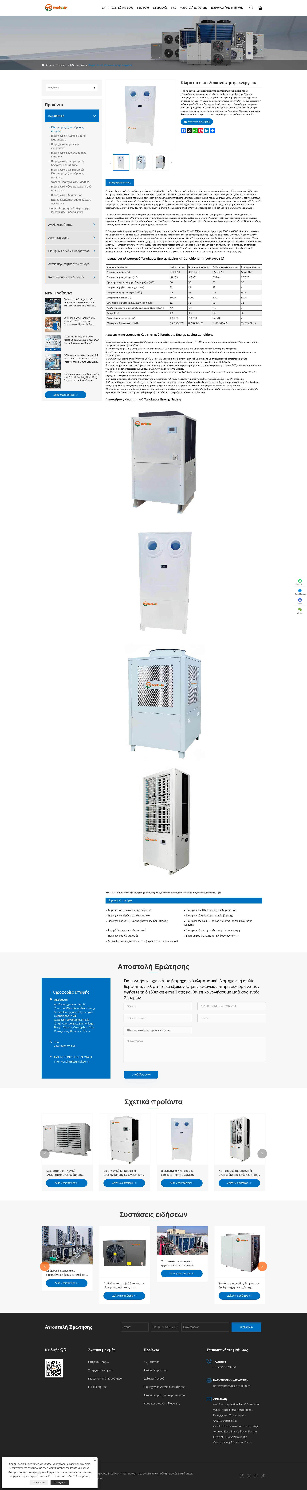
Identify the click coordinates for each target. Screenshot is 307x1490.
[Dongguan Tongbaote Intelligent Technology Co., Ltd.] (56, 4)
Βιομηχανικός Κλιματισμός (66, 195)
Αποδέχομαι (60, 1482)
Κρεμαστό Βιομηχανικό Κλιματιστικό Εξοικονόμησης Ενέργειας (64, 1173)
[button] (45, 1153)
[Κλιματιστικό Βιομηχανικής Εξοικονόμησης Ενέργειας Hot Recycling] (239, 1139)
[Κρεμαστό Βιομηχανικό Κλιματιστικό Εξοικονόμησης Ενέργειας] (67, 1139)
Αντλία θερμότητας (60, 224)
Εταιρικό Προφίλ (98, 1362)
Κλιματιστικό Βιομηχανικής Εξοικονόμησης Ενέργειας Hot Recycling (238, 1173)
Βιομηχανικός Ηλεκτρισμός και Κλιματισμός (68, 137)
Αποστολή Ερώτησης (193, 7)
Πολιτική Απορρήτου (77, 1476)
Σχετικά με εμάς (122, 7)
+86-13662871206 (64, 1046)
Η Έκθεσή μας (97, 1387)
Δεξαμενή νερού (58, 237)
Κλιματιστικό (77, 65)
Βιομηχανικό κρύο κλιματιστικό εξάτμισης (68, 154)
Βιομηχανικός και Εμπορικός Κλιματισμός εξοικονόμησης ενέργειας (67, 173)
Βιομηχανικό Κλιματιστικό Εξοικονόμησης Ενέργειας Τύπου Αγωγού (124, 1173)
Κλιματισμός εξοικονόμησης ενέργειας (110, 65)
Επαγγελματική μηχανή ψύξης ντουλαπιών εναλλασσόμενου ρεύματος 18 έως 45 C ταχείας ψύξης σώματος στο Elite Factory (79, 302)
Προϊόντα (143, 7)
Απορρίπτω (39, 1482)
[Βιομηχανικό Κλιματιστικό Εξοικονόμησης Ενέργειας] (182, 1139)
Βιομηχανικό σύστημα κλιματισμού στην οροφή (71, 188)
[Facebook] (242, 1476)
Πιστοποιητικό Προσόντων (105, 1378)
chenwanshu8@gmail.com (71, 1061)
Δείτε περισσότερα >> (67, 1183)
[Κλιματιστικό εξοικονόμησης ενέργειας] (121, 162)
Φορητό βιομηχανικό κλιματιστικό (70, 182)
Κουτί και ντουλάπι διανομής (66, 277)
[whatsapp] (256, 1476)
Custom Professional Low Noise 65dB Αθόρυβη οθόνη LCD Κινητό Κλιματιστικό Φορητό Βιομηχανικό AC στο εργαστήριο (81, 340)
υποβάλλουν (141, 1074)
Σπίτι (105, 7)
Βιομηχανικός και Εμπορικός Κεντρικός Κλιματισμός (67, 163)
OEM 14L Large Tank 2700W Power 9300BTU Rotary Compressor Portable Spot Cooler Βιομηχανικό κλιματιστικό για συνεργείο (80, 321)
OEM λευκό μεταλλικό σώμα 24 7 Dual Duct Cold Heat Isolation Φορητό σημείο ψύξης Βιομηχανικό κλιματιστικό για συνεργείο (81, 358)
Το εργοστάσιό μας (100, 1370)
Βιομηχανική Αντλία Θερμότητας (68, 251)
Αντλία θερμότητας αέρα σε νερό (69, 264)
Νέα (173, 7)
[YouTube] (249, 1476)
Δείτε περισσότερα (64, 394)
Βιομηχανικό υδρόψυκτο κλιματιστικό (65, 146)
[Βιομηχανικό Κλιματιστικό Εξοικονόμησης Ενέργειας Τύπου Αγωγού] (124, 1139)
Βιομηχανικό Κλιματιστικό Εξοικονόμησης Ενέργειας (177, 1173)
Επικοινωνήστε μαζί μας (227, 7)
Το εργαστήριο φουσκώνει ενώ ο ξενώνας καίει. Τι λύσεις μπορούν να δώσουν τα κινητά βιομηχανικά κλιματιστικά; (240, 1286)
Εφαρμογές (160, 7)
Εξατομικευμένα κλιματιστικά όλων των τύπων (71, 201)
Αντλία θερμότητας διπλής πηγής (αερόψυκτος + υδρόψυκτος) (70, 210)
